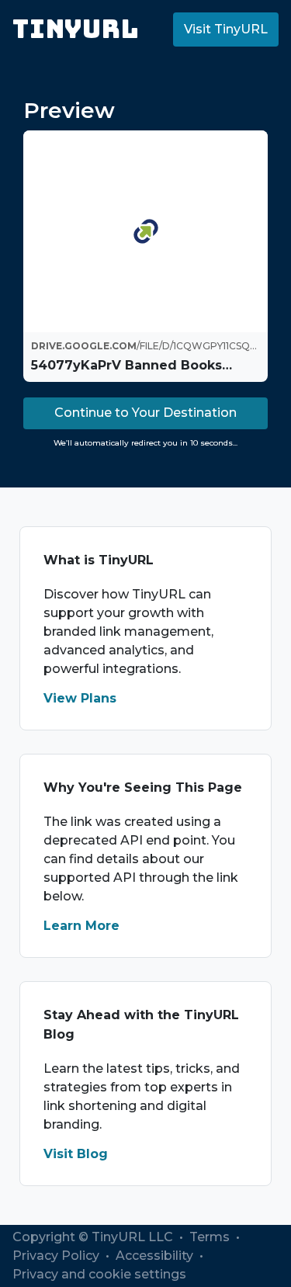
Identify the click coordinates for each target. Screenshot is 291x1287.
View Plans (79, 698)
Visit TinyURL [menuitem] (226, 29)
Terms (211, 1237)
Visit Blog (75, 1154)
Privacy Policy (57, 1255)
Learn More (81, 925)
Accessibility (156, 1255)
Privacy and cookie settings (99, 1274)
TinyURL (75, 29)
